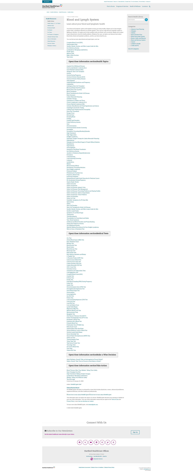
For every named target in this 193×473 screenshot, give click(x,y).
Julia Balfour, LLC (147, 469)
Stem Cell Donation (72, 205)
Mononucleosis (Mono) (73, 165)
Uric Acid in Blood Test (73, 346)
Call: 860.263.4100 (98, 456)
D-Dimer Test (70, 278)
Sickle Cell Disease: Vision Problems (77, 194)
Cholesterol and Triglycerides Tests (76, 270)
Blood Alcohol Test (72, 245)
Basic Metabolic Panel (73, 241)
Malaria (69, 164)
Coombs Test (70, 276)
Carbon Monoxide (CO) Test (74, 265)
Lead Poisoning (71, 156)
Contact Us (148, 1)
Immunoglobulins (71, 294)
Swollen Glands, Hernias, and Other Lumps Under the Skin (82, 46)
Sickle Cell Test (71, 337)
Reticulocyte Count (72, 326)
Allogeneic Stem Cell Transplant (75, 71)
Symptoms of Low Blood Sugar (75, 212)
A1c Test (69, 238)
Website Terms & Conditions (97, 467)
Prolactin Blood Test (72, 323)
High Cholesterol (71, 133)
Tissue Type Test (71, 341)
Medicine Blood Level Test (74, 310)
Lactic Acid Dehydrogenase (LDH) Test (77, 299)
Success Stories (51, 43)
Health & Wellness (135, 6)
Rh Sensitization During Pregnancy (76, 180)
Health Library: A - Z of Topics (53, 23)
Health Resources (62, 12)
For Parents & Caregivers (53, 34)
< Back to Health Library (72, 16)
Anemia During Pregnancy (74, 75)
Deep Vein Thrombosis (73, 111)
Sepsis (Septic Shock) (73, 182)
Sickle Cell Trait (71, 198)
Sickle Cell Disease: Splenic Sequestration (78, 192)
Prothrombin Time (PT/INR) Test (75, 325)
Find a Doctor (111, 6)
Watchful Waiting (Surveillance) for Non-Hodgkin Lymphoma (83, 227)
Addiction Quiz (50, 25)
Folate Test (70, 283)
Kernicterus (70, 154)
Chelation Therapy (72, 98)
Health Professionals (108, 1)
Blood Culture (70, 247)
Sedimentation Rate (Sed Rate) (75, 328)
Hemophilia (70, 129)
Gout (68, 124)
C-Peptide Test (71, 256)
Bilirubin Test (70, 243)
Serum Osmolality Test (73, 334)
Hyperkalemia (70, 140)
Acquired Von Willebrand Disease (76, 66)
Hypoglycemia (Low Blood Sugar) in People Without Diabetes (83, 142)
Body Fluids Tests (71, 252)
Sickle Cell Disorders (72, 196)
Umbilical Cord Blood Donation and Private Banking (81, 221)
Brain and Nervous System (138, 40)
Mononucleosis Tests (72, 312)
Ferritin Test (70, 279)
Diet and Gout (70, 115)
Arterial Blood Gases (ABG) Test (75, 240)
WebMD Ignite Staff (76, 384)
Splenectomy (70, 202)
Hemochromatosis (71, 125)
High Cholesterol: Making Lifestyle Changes (78, 373)
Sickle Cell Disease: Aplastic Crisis (76, 187)
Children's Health (135, 43)
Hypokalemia (70, 144)
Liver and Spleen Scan (73, 305)
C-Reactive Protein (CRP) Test (75, 258)
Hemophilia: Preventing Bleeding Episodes (78, 131)
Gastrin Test (70, 285)
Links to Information (51, 39)
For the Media (142, 1)
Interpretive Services (98, 458)
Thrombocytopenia (72, 216)
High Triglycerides (71, 135)
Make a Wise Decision (73, 55)
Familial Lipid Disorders (73, 120)
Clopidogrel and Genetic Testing (75, 107)
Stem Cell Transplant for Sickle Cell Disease (78, 207)
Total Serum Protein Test (73, 343)
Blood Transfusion (71, 91)
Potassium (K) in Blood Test (74, 321)
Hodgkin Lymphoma (72, 136)
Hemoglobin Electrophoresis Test (75, 288)
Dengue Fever (70, 113)
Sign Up (135, 432)
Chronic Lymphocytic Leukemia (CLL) (77, 102)
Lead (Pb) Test (70, 303)
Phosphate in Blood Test (73, 319)
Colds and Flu (135, 45)
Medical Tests (70, 53)
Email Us (105, 456)
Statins (68, 203)
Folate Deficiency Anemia (73, 122)
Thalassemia (70, 214)
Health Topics (70, 51)
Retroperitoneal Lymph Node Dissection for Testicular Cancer (83, 178)
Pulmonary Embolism (72, 176)
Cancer (133, 42)
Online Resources (51, 41)
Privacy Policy (70, 401)
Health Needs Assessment (84, 467)
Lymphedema (70, 162)
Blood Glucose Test (72, 249)
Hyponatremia (70, 145)
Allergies (133, 31)
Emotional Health (51, 27)
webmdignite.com (93, 404)
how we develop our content (85, 401)
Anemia (69, 73)
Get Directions (89, 456)
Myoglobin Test (71, 314)
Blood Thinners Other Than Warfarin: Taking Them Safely (82, 370)
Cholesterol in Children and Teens (76, 100)
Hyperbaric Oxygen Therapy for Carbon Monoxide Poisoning (83, 138)
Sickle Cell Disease (72, 185)
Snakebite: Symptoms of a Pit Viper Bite (77, 200)
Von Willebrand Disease (73, 225)
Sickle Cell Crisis (71, 183)
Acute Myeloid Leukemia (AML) (75, 69)
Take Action (70, 57)
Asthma (133, 32)
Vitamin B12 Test (71, 350)
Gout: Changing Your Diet (73, 372)
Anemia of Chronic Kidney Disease (76, 78)
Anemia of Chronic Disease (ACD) (76, 77)
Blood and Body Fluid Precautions (76, 87)
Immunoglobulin (71, 147)
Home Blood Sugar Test (73, 290)
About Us (115, 1)
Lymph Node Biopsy (72, 307)
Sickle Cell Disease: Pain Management (77, 189)
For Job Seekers (134, 1)
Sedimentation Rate (72, 44)
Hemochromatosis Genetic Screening (77, 127)
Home (48, 12)
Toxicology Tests (71, 345)
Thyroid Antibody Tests (73, 339)
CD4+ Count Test (71, 267)
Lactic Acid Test (71, 301)
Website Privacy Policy (109, 467)
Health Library (50, 21)
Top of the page (71, 379)
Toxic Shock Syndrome (73, 220)
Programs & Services (122, 6)
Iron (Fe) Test (70, 296)
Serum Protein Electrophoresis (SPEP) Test (78, 335)
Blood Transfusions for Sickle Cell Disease (78, 93)
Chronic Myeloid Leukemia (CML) (76, 104)
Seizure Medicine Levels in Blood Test (77, 330)
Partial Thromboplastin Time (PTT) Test (77, 317)
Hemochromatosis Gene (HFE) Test (76, 287)
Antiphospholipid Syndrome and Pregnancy (78, 82)
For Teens (49, 32)
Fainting (69, 118)
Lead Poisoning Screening (74, 158)
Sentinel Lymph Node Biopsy (74, 332)
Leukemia (69, 160)
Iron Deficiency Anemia (73, 48)
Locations (145, 6)
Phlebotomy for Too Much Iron (75, 173)
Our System (47, 1)
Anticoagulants (71, 80)
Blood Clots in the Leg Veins (74, 89)
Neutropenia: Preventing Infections (76, 167)
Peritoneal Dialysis (72, 171)
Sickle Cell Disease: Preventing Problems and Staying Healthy (83, 191)
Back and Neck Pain (136, 34)
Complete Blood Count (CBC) (75, 42)
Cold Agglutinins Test (72, 272)
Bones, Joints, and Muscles (138, 38)
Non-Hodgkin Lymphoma (73, 169)
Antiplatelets (70, 84)
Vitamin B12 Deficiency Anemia (75, 223)
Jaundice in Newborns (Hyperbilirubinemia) (78, 153)
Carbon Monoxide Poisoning (74, 97)
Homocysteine (70, 292)
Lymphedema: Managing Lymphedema (77, 49)
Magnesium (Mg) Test (72, 308)
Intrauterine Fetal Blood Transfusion (76, 149)
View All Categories (133, 48)
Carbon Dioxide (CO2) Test (74, 263)
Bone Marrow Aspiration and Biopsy (76, 254)
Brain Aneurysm (71, 95)
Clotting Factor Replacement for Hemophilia (78, 109)
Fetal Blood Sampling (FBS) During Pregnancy (79, 281)
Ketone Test (70, 297)
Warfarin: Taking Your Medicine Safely (77, 377)
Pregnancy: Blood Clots (73, 174)
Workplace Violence (51, 45)
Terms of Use (115, 399)
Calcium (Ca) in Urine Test (74, 261)
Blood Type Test (71, 250)
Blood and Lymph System (138, 36)
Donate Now (128, 1)
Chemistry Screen (71, 268)
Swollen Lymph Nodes (73, 211)
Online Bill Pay (121, 1)
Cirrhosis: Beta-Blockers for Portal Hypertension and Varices (83, 106)
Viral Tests (69, 348)
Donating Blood (71, 116)
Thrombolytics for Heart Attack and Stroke (78, 218)
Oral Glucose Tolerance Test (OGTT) (76, 316)
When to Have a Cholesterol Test (75, 229)
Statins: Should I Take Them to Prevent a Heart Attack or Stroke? (84, 361)
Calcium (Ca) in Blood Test (74, 259)
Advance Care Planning (137, 29)
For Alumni (49, 30)
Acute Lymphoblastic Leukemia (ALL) (77, 68)
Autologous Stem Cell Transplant (75, 86)
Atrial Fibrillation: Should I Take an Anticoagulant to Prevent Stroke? (85, 359)
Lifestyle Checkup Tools (52, 36)
